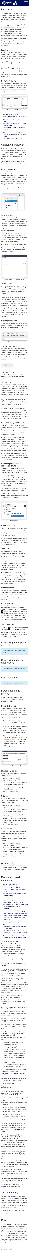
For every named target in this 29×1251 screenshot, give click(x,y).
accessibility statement (16, 867)
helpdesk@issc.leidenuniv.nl (12, 1207)
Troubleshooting (5, 45)
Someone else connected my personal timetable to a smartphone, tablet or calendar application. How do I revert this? (15, 932)
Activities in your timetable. (11, 114)
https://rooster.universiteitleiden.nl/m (10, 598)
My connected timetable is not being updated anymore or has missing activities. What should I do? (15, 917)
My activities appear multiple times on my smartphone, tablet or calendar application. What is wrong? (15, 926)
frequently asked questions (15, 1196)
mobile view (8, 72)
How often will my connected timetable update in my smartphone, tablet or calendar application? (16, 906)
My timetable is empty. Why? (11, 884)
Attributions (10, 1249)
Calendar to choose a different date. (13, 138)
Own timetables (24, 457)
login (7, 650)
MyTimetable (4, 1249)
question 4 (20, 1101)
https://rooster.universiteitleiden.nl (9, 1073)
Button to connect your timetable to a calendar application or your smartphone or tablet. (15, 134)
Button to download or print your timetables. (15, 131)
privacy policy (15, 1243)
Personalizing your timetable (12, 314)
